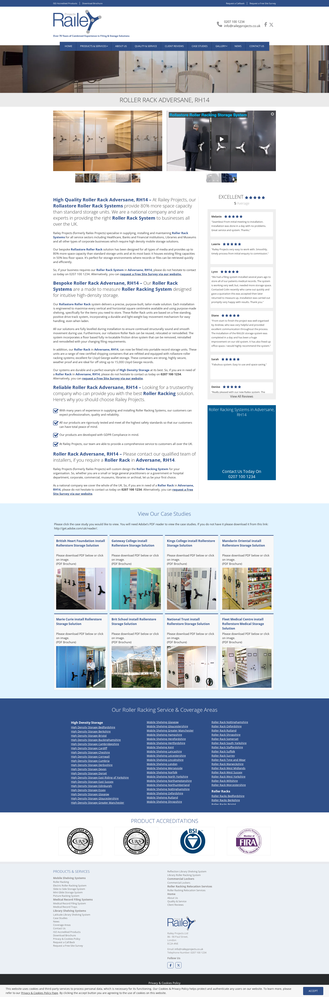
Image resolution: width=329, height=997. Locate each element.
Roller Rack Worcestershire (229, 785)
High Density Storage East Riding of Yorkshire (100, 777)
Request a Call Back (64, 942)
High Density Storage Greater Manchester (97, 802)
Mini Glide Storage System (68, 892)
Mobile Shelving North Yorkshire (167, 776)
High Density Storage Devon (88, 769)
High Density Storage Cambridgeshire (95, 744)
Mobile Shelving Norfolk (162, 772)
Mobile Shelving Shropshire (164, 801)
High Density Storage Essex (88, 790)
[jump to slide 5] (76, 178)
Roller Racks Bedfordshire (228, 796)
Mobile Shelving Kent (160, 747)
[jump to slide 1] (213, 178)
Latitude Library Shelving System (71, 914)
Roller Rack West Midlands (228, 768)
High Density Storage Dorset (89, 773)
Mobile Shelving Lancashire (164, 751)
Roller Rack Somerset (225, 739)
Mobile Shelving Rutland (162, 797)
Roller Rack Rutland (224, 730)
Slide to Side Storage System (69, 889)
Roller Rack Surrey (223, 755)
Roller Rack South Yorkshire (229, 743)
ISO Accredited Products (65, 3)
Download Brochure (92, 3)
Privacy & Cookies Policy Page (39, 993)
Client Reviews (175, 904)
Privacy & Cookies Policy (66, 938)
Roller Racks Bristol (224, 804)
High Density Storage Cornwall (90, 756)
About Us (172, 898)
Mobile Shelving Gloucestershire (167, 726)
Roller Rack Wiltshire (225, 781)
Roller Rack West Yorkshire (228, 776)
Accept (313, 991)
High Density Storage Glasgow (90, 794)
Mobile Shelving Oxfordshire (165, 793)
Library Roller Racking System (184, 875)
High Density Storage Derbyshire (92, 765)
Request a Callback (235, 3)
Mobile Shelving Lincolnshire (165, 760)
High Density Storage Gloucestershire (95, 798)
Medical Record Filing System (69, 903)
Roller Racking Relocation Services (186, 890)
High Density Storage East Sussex (92, 781)
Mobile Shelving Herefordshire (166, 739)
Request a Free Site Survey (263, 3)
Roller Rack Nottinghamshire (230, 722)
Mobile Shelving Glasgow (163, 722)
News (56, 921)
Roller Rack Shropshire (226, 734)
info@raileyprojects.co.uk (242, 26)
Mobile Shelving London (162, 764)
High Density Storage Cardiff (89, 748)
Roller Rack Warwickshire (228, 764)
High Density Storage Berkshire (91, 731)
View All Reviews (241, 396)
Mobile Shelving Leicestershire (166, 755)
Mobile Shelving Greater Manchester (170, 730)
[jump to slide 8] (123, 178)
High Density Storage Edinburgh (91, 786)
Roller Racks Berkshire (226, 800)
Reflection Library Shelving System (186, 871)
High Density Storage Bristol (89, 735)
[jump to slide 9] (139, 178)
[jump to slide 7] (107, 178)
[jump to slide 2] (229, 178)
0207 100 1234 (234, 22)
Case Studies (60, 918)
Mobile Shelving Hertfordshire (166, 743)
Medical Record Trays (65, 907)
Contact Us (59, 928)
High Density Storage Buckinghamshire (96, 740)
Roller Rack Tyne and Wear (229, 760)
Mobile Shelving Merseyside (165, 768)
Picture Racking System (66, 895)
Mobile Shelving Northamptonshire (169, 781)
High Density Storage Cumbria (90, 761)
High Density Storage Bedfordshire (93, 727)
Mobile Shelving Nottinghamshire (168, 789)
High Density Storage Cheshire (90, 752)
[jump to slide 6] (92, 178)
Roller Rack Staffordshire (227, 747)
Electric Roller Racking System (69, 885)
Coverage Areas (62, 925)
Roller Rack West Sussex (227, 772)
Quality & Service (176, 901)
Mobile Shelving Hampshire (164, 734)
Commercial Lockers (178, 882)
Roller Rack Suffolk (223, 751)
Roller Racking (61, 882)
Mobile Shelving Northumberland (168, 785)
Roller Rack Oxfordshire (227, 726)
